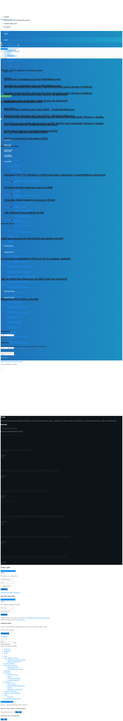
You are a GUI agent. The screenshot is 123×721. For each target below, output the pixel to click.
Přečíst (3, 117)
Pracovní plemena (16, 171)
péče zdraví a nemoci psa (15, 66)
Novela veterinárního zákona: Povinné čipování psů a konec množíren (48, 93)
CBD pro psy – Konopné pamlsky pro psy (17, 20)
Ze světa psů (8, 682)
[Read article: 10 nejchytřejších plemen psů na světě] (61, 482)
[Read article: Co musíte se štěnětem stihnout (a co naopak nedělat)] (61, 250)
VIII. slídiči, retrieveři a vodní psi (24, 210)
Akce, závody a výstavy (11, 658)
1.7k (2, 286)
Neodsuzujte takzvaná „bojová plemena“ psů (29, 470)
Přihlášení (7, 31)
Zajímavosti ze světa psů (15, 689)
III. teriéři (17, 192)
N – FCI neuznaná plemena (22, 225)
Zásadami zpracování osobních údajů (38, 618)
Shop (5, 57)
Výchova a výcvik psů (13, 678)
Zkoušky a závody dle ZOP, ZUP (17, 336)
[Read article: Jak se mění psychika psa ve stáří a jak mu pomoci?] (61, 270)
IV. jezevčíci (17, 197)
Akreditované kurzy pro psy (16, 262)
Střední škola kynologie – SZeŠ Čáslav (19, 272)
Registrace (7, 35)
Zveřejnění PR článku (10, 56)
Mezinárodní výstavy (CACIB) (16, 660)
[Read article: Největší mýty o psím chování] (61, 291)
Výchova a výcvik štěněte (17, 450)
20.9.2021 (3, 455)
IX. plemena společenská (21, 222)
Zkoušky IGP (11, 333)
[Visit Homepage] (7, 19)
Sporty (9, 687)
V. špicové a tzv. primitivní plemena (25, 195)
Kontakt (6, 17)
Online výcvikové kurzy (14, 40)
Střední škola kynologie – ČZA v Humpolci (20, 267)
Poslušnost (10, 247)
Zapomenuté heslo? (7, 592)
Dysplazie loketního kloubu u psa (21, 101)
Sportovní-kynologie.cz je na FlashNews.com (32, 79)
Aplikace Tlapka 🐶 (13, 51)
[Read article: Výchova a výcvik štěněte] (61, 442)
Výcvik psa (7, 673)
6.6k (2, 477)
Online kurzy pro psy (13, 251)
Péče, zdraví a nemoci (10, 665)
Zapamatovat (7, 586)
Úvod (5, 33)
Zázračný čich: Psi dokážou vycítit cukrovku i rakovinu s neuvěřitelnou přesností (55, 175)
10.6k (2, 457)
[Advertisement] (31, 24)
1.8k (2, 111)
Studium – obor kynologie (12, 693)
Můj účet (10, 697)
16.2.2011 (3, 476)
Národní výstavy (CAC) (14, 296)
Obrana (9, 242)
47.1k (2, 498)
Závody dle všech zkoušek (15, 348)
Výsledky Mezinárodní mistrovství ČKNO (29, 200)
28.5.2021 (3, 496)
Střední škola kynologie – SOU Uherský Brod (21, 282)
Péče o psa (7, 145)
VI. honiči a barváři (20, 207)
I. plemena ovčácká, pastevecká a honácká (27, 182)
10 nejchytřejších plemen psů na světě (28, 187)
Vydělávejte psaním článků (12, 699)
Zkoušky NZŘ (11, 338)
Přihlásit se (21, 620)
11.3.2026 (3, 244)
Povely (9, 676)
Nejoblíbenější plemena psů (16, 686)
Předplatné (7, 52)
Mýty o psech (11, 684)
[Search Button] (15, 335)
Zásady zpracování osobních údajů (11, 361)
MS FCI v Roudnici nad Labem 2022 (26, 138)
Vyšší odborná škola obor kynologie (18, 287)
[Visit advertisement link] (34, 13)
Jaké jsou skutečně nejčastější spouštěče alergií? (32, 238)
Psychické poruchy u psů (15, 669)
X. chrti (16, 227)
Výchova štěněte (9, 663)
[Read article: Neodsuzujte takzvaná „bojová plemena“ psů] (61, 462)
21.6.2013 (3, 107)
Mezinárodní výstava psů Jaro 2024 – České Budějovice (39, 109)
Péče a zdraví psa (6, 96)
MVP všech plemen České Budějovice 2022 (31, 131)
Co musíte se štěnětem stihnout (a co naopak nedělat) (36, 258)
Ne (20, 712)
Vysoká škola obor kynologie (16, 292)
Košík (5, 653)
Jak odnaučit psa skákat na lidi (24, 212)
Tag (5, 66)
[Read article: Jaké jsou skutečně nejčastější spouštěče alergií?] (61, 230)
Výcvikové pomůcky (13, 680)
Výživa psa (7, 671)
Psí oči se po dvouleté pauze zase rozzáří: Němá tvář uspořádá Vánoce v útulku (54, 123)
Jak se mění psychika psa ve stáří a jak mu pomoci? (34, 279)
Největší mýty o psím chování (19, 299)
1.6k (2, 246)
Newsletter (10, 61)
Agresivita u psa (12, 675)
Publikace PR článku (7, 702)
